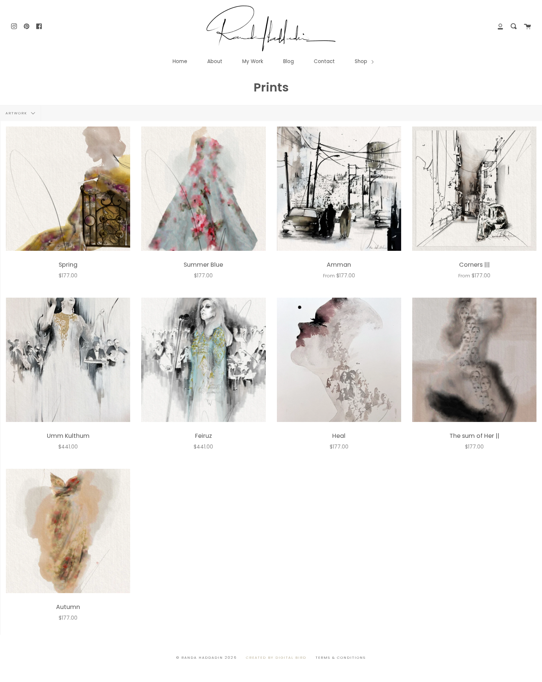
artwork (17, 112)
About (214, 61)
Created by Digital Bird (276, 657)
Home (180, 61)
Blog (288, 61)
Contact (324, 61)
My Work (252, 61)
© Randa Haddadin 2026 (206, 657)
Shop (362, 61)
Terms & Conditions (341, 657)
